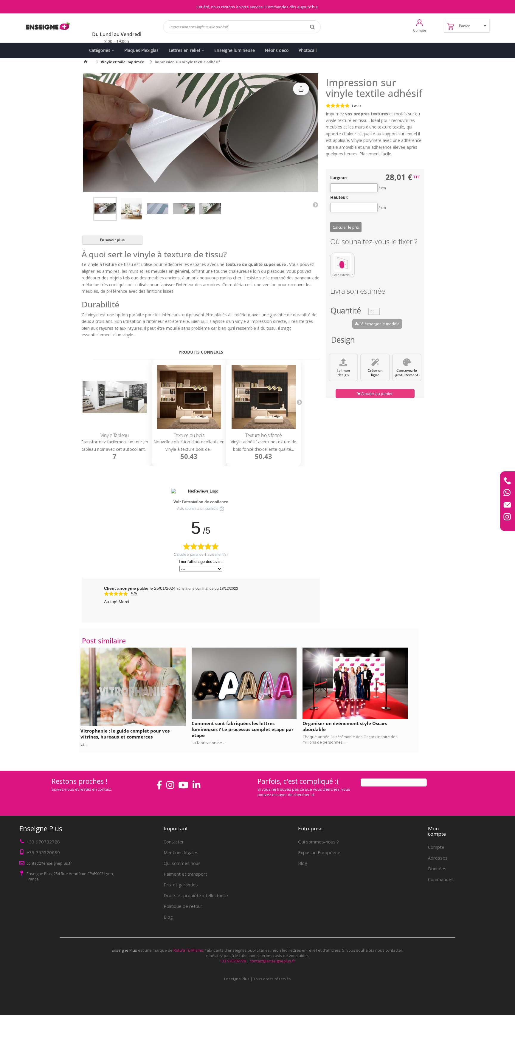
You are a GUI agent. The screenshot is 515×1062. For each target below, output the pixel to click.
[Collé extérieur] (342, 262)
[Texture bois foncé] (263, 397)
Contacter (174, 842)
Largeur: (338, 177)
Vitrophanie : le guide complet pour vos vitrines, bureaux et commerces (125, 734)
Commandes (441, 879)
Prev (88, 402)
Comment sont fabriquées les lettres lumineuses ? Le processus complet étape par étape (243, 729)
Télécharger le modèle (379, 323)
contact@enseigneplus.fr (272, 961)
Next (315, 205)
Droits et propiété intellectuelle (196, 895)
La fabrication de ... (209, 742)
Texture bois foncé (263, 435)
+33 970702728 (43, 842)
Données (437, 868)
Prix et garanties (181, 885)
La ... (84, 744)
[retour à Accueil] (89, 62)
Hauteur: (339, 197)
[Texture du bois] (189, 397)
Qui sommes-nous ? (318, 842)
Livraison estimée (357, 292)
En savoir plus (112, 239)
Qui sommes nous (182, 863)
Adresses (438, 858)
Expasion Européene (319, 852)
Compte (436, 847)
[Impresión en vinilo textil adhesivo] (105, 209)
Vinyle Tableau (114, 435)
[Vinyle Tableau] (114, 397)
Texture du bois (189, 435)
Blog (168, 917)
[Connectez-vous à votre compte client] (419, 22)
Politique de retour (183, 906)
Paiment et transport (185, 874)
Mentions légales (181, 852)
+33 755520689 (43, 852)
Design (343, 341)
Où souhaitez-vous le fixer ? (374, 242)
